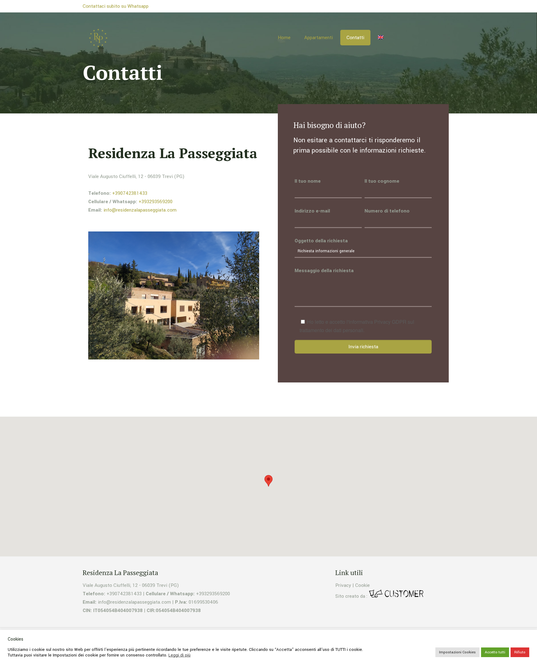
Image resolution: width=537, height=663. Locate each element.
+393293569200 (155, 201)
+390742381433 (129, 193)
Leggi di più (179, 655)
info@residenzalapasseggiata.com (140, 210)
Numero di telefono (387, 211)
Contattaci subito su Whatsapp (116, 6)
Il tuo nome (308, 181)
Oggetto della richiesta (321, 240)
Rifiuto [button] (520, 652)
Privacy (343, 585)
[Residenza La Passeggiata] (98, 37)
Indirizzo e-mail (312, 211)
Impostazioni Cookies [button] (457, 652)
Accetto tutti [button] (495, 652)
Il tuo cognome (382, 181)
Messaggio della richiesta (324, 270)
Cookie (362, 585)
